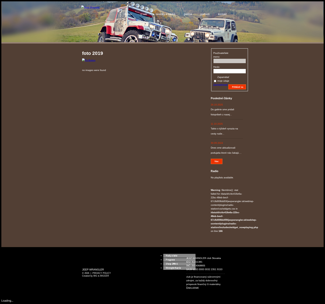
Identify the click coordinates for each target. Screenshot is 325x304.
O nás (143, 14)
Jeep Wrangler (93, 269)
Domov (128, 14)
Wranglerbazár (173, 268)
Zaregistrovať (220, 84)
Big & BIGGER (101, 276)
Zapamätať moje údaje (223, 79)
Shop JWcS (172, 264)
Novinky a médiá (165, 14)
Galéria (188, 14)
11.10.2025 (217, 123)
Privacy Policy (101, 273)
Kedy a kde (171, 255)
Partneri (205, 14)
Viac (216, 161)
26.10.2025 (217, 104)
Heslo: (216, 67)
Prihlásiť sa (237, 87)
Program (170, 259)
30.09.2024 (217, 143)
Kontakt (222, 14)
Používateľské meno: (219, 55)
